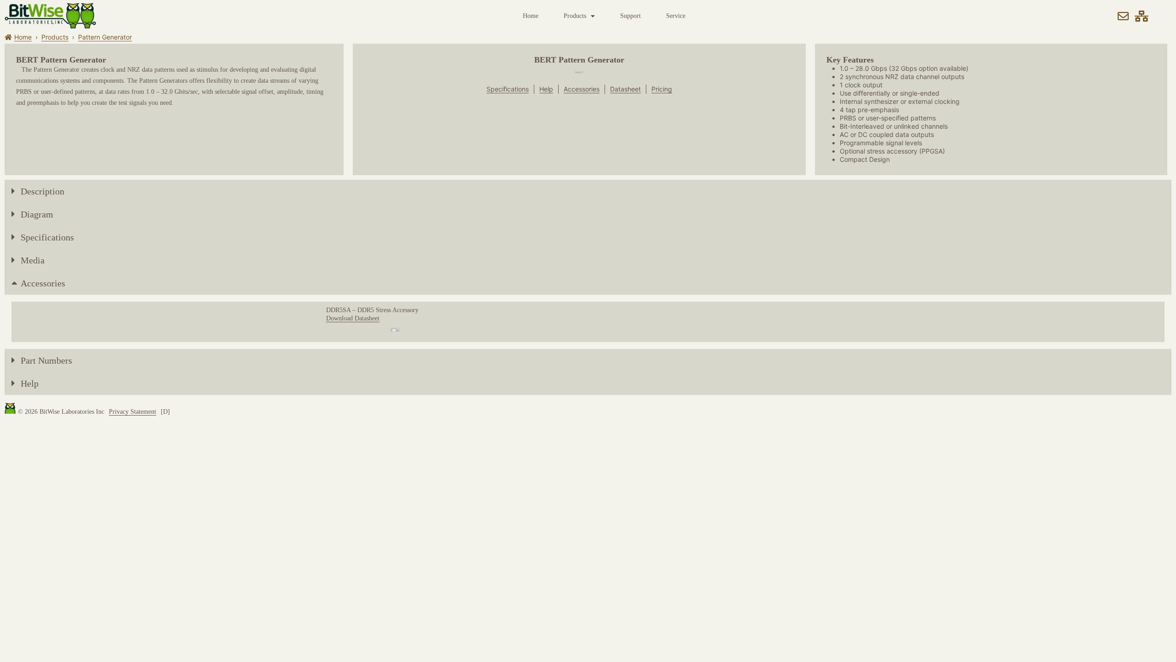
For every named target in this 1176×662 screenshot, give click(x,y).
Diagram (37, 214)
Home (530, 15)
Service (675, 15)
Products (575, 15)
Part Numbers (46, 360)
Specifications (507, 89)
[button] (588, 191)
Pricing (661, 89)
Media (33, 260)
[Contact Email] (1123, 16)
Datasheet (625, 89)
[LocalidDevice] (1141, 16)
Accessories (581, 89)
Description (42, 191)
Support (630, 15)
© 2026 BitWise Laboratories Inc (61, 411)
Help (546, 89)
